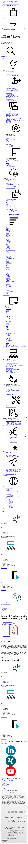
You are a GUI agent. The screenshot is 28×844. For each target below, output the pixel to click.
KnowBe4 (8, 271)
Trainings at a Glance (10, 113)
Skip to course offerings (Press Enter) (11, 4)
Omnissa (8, 278)
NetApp (7, 274)
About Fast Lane (9, 488)
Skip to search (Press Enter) (9, 2)
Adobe (7, 228)
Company (5, 475)
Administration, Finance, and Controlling (15, 120)
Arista (7, 233)
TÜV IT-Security (9, 291)
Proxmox (8, 282)
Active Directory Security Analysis (13, 421)
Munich (10, 503)
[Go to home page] (11, 41)
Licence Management (10, 166)
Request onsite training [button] (5, 604)
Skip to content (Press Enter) (9, 5)
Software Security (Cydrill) (12, 206)
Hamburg (11, 502)
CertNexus (8, 241)
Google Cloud (9, 263)
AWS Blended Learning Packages (13, 469)
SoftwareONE (9, 286)
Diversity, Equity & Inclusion (12, 496)
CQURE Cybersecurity (11, 250)
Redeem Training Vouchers (12, 96)
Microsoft (8, 273)
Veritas (7, 292)
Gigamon (8, 262)
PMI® (7, 164)
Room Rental (9, 370)
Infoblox (8, 269)
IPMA (7, 161)
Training (5, 58)
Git (6, 202)
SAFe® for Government (11, 139)
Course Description (7, 622)
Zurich (10, 506)
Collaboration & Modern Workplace (13, 390)
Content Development (10, 361)
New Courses (9, 93)
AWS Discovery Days (11, 455)
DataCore (8, 253)
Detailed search (4, 56)
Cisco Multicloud (9, 316)
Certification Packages (11, 474)
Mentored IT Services (10, 394)
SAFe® (7, 138)
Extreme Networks (10, 258)
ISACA (7, 267)
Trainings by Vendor (10, 88)
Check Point (8, 242)
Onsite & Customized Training (12, 90)
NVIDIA (8, 276)
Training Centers (9, 99)
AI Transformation (10, 71)
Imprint (4, 783)
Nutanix (7, 275)
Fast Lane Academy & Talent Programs (14, 365)
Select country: (6, 29)
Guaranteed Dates (10, 91)
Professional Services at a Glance (13, 385)
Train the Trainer (9, 122)
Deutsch (25, 28)
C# (6, 203)
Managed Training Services (12, 363)
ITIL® (7, 163)
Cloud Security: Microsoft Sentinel (13, 423)
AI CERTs (8, 229)
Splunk (7, 288)
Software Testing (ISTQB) (11, 208)
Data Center (8, 183)
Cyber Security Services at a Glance (13, 419)
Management (9, 490)
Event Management (10, 364)
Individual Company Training (12, 369)
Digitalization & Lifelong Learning (13, 366)
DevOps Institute (9, 141)
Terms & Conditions (7, 781)
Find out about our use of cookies (9, 838)
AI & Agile (8, 136)
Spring (10, 215)
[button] (12, 29)
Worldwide (11, 507)
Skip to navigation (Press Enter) (10, 1)
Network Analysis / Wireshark (12, 186)
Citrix (7, 245)
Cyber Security (9, 181)
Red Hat (8, 284)
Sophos (7, 287)
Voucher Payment (10, 472)
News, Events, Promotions (9, 425)
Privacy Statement (7, 784)
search (2, 44)
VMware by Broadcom (11, 293)
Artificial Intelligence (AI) (11, 179)
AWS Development (13, 210)
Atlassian (11, 145)
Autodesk (8, 236)
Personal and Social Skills (11, 115)
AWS (7, 237)
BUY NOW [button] (3, 590)
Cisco (7, 244)
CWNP (7, 251)
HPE (7, 264)
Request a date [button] (4, 537)
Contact (11, 43)
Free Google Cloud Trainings (12, 456)
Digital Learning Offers (11, 100)
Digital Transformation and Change (13, 118)
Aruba (7, 234)
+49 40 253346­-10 (5, 43)
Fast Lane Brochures (10, 497)
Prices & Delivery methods (9, 623)
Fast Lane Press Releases (11, 437)
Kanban (7, 143)
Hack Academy (9, 368)
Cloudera (8, 246)
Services (5, 347)
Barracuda (8, 239)
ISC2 (7, 268)
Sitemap (5, 786)
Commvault (8, 247)
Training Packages (10, 94)
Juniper (7, 270)
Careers (5, 508)
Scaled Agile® (9, 340)
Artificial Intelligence (10, 388)
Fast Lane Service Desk (11, 407)
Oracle (7, 280)
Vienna (10, 505)
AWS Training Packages (11, 470)
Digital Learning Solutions (11, 360)
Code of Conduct (9, 495)
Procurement (8, 121)
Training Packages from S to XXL (13, 471)
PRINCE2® (8, 165)
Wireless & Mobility (10, 188)
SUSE (7, 290)
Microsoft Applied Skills (11, 333)
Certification (6, 295)
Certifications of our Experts (12, 491)
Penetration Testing (10, 422)
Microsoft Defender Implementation (13, 424)
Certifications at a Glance (11, 307)
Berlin (10, 500)
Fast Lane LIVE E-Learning (12, 75)
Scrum (7, 140)
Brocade (8, 240)
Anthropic (8, 230)
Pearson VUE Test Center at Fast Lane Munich (16, 346)
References (8, 494)
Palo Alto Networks (10, 281)
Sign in (4, 788)
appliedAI (8, 231)
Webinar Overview (10, 452)
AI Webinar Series (10, 454)
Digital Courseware (10, 97)
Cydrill (7, 252)
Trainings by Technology (11, 89)
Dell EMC (8, 254)
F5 (6, 259)
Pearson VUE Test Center (11, 372)
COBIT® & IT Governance (12, 160)
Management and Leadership (12, 114)
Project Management (10, 116)
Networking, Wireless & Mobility (13, 393)
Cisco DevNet (12, 211)
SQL (7, 205)
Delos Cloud (8, 256)
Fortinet (7, 261)
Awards (7, 489)
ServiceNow (11, 146)
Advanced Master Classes (11, 72)
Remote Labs (9, 371)
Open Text (8, 279)
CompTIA (8, 248)
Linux (7, 185)
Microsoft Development (14, 214)
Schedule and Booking (8, 624)
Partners (7, 493)
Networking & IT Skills (11, 74)
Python (7, 204)
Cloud (7, 180)
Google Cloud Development (15, 213)
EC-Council (8, 257)
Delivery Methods (10, 95)
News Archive (9, 438)
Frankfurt (11, 501)
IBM (7, 265)
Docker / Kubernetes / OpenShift (13, 184)
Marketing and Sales (10, 119)
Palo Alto (8, 337)
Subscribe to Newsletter (11, 439)
